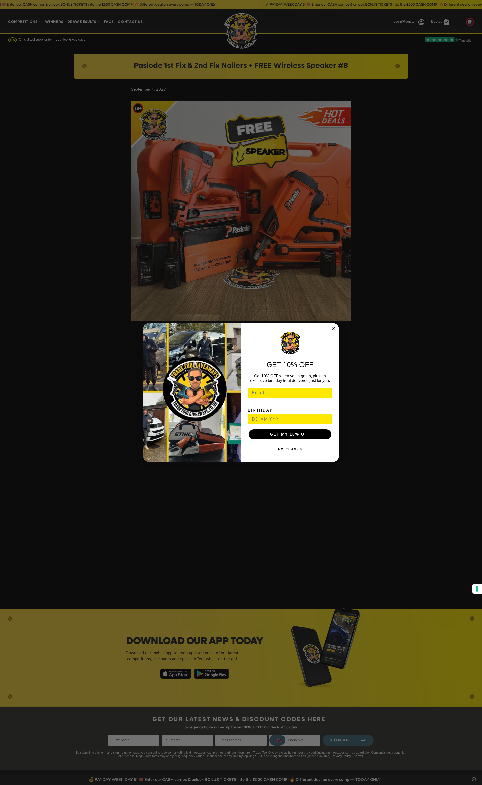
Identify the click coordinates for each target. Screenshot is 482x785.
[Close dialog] (333, 329)
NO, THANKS (290, 449)
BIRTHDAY (260, 410)
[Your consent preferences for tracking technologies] (477, 589)
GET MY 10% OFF (290, 434)
